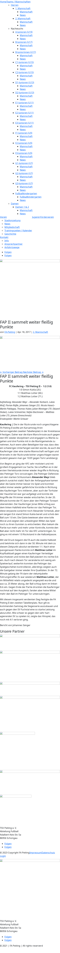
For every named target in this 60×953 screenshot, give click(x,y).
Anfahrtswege (11, 247)
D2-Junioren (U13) (24, 92)
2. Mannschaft (22, 18)
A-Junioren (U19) (24, 32)
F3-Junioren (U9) (23, 153)
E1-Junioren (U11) (24, 102)
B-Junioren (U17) (24, 42)
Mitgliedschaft (12, 227)
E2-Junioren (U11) (24, 112)
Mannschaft (26, 11)
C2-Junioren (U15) (24, 72)
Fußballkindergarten (26, 193)
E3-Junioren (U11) (24, 122)
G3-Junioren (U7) (24, 183)
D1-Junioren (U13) (24, 82)
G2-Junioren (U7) (24, 173)
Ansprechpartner (13, 244)
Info (6, 240)
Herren (14, 5)
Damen (15, 203)
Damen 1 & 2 (22, 206)
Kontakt (4, 237)
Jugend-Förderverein (43, 217)
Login (3, 856)
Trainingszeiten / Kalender (18, 230)
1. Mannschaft (22, 8)
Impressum (35, 852)
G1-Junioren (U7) (24, 163)
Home (3, 1)
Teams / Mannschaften (18, 1)
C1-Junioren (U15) (24, 62)
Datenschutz (48, 852)
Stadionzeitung (12, 220)
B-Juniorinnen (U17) (25, 52)
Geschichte (10, 233)
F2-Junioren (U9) (23, 143)
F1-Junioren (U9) (23, 132)
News (23, 15)
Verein (3, 217)
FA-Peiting (9, 332)
